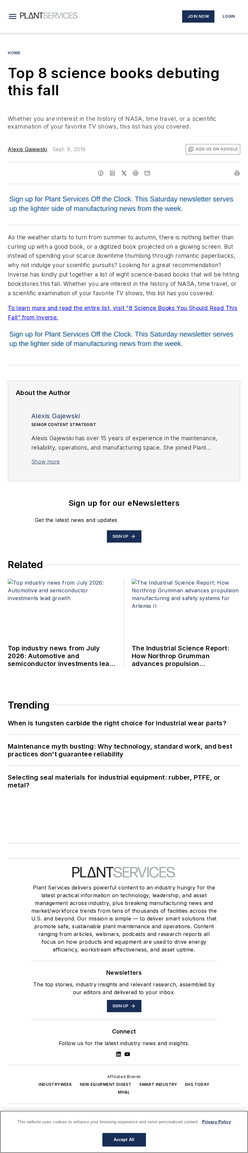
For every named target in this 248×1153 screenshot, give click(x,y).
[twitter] (124, 173)
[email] (147, 173)
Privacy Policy (216, 1121)
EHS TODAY (197, 1084)
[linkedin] (112, 173)
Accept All (124, 1139)
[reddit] (135, 173)
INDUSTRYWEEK (55, 1084)
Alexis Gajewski (27, 149)
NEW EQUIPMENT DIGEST (105, 1084)
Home (14, 52)
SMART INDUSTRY (158, 1084)
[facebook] (101, 173)
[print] (237, 173)
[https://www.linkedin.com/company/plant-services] (118, 1054)
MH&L (124, 1092)
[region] (124, 1132)
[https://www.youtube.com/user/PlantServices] (127, 1054)
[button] (12, 16)
